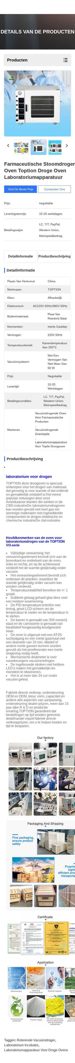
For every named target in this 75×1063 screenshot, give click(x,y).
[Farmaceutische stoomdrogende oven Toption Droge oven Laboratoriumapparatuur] (37, 103)
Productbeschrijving (54, 256)
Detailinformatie (20, 256)
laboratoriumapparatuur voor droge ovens (36, 1050)
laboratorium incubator (21, 1045)
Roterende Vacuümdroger (36, 1040)
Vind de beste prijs (20, 189)
